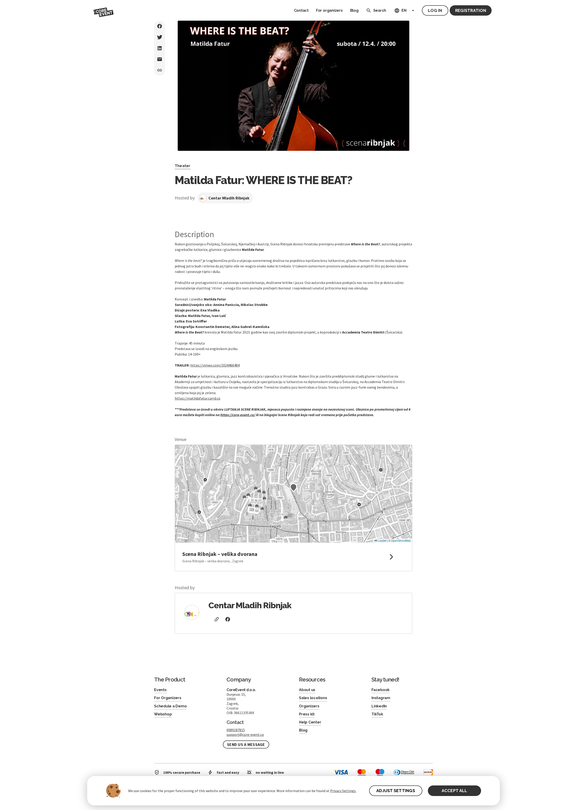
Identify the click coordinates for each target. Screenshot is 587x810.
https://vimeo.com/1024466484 (215, 365)
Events (160, 690)
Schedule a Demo (170, 706)
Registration (470, 10)
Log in (435, 10)
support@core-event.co (245, 734)
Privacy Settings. (343, 790)
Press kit (307, 714)
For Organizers (167, 698)
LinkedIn (379, 706)
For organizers (329, 10)
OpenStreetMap (401, 540)
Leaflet (381, 540)
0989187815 (236, 730)
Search (379, 10)
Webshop (163, 714)
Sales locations (313, 698)
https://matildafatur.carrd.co (197, 398)
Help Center (310, 722)
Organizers (309, 706)
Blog (354, 10)
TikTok (377, 714)
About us (307, 690)
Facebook (380, 690)
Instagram (380, 698)
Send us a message (246, 744)
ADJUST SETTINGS (395, 790)
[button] (293, 487)
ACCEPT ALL (454, 790)
